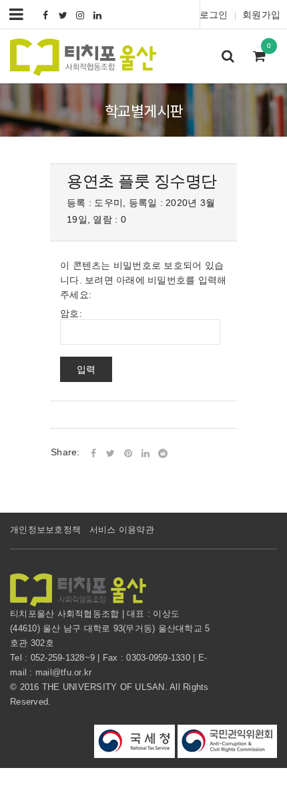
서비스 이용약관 (121, 530)
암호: (71, 313)
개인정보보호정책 (45, 530)
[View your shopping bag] (263, 57)
